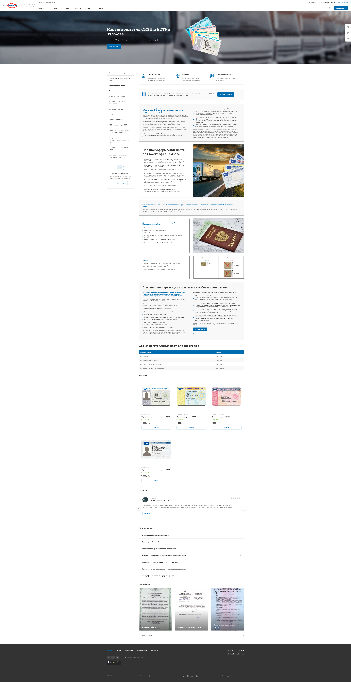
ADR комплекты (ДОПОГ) (118, 125)
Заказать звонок (343, 2)
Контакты (154, 650)
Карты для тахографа (117, 86)
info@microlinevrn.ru (237, 654)
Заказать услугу (226, 94)
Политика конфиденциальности (150, 676)
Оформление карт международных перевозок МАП (119, 140)
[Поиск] (330, 8)
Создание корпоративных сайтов (230, 675)
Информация (142, 650)
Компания (129, 650)
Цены (119, 650)
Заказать (156, 427)
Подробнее (147, 513)
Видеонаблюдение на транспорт (117, 103)
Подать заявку (341, 8)
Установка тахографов (117, 96)
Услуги (109, 650)
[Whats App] (117, 657)
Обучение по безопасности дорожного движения (119, 131)
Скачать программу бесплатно (204, 334)
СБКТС (111, 114)
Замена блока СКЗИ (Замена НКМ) (119, 79)
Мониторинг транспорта (118, 73)
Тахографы (113, 91)
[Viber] (113, 657)
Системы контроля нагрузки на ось (119, 149)
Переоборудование (116, 120)
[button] (191, 535)
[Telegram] (109, 657)
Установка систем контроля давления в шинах (119, 156)
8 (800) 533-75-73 (329, 2)
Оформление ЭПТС (116, 109)
